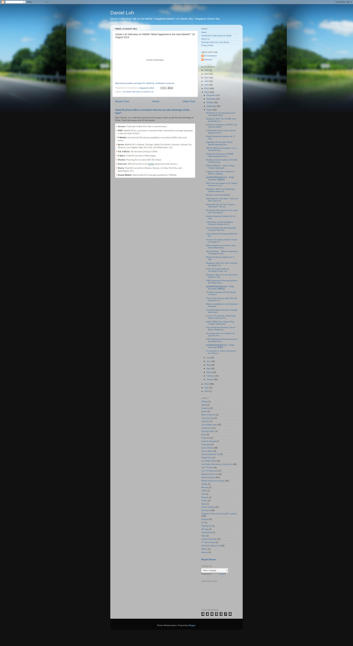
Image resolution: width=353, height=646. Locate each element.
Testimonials (206, 532)
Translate (222, 574)
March (210, 372)
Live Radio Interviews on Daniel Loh (137, 92)
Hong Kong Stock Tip (210, 454)
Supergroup (206, 526)
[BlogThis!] (164, 88)
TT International (208, 542)
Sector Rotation (208, 507)
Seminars (205, 510)
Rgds (203, 504)
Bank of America (208, 415)
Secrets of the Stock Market (218, 195)
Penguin (204, 497)
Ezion (203, 435)
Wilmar (204, 549)
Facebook (205, 438)
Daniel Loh (122, 13)
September (212, 106)
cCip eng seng (207, 418)
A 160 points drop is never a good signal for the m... (220, 131)
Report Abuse (208, 559)
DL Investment (210, 56)
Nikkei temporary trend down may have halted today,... (220, 246)
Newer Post (122, 101)
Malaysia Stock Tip (209, 474)
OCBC (204, 491)
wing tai (204, 552)
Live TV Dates (207, 468)
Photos (204, 501)
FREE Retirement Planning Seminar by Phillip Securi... (221, 282)
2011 (206, 388)
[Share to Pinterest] (172, 88)
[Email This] (161, 88)
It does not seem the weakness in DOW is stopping (220, 173)
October (210, 102)
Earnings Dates (208, 431)
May (209, 365)
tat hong (204, 529)
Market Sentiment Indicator (213, 481)
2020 (206, 70)
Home (155, 101)
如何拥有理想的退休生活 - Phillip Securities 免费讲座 (220, 178)
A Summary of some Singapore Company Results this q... (219, 223)
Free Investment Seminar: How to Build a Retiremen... (220, 328)
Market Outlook (208, 477)
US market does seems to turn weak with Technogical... (222, 211)
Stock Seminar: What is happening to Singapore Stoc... (221, 252)
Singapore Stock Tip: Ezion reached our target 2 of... (221, 264)
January (210, 379)
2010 (206, 391)
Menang (204, 487)
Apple (203, 405)
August (210, 110)
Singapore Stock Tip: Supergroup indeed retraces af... (220, 190)
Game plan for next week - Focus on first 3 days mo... (222, 200)
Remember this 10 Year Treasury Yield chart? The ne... (220, 205)
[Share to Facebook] (169, 88)
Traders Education (209, 539)
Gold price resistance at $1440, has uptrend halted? (221, 126)
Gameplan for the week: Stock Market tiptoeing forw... (219, 143)
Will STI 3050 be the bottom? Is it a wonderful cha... (221, 149)
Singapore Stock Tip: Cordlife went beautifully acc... (221, 120)
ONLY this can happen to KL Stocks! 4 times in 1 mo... (221, 184)
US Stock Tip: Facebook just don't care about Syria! (220, 114)
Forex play (206, 444)
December (211, 95)
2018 (206, 74)
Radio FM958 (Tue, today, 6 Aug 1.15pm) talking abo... (220, 323)
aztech (204, 411)
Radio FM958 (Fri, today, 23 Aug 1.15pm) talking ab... (220, 167)
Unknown (208, 60)
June (209, 361)
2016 (206, 81)
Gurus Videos (207, 451)
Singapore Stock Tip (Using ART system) (219, 514)
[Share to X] (166, 88)
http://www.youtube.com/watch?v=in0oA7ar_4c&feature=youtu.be (144, 83)
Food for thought (208, 441)
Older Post (189, 101)
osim (203, 494)
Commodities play (209, 425)
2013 (206, 92)
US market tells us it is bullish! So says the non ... (220, 334)
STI (202, 523)
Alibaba (204, 401)
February (211, 376)
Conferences (206, 428)
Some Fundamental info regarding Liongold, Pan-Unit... (221, 229)
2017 (206, 78)
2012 (206, 384)
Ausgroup (205, 408)
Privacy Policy (207, 45)
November (211, 99)
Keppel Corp (206, 458)
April (209, 369)
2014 (206, 88)
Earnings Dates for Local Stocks (215, 42)
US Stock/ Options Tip (210, 546)
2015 (206, 85)
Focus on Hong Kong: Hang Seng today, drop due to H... (220, 317)
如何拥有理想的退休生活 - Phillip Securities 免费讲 (220, 346)
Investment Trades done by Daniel (216, 36)
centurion (205, 421)
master (204, 484)
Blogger (192, 625)
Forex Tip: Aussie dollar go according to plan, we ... (217, 270)
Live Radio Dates (208, 461)
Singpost (205, 519)
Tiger (203, 536)
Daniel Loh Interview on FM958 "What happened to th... (219, 155)
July (209, 358)
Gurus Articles (207, 448)
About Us (205, 39)
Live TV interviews (209, 471)
